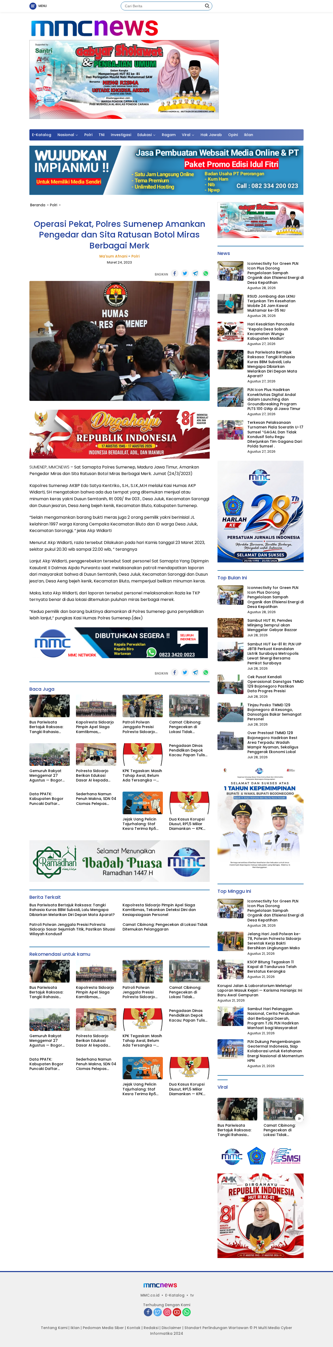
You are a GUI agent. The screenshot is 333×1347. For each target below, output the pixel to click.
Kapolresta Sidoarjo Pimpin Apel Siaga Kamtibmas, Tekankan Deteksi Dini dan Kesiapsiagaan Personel (95, 727)
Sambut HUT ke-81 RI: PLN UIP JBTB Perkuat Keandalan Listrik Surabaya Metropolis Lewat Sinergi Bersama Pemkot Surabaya (274, 653)
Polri (88, 134)
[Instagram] (167, 1312)
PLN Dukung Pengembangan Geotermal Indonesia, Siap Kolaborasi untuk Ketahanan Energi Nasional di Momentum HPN (275, 1051)
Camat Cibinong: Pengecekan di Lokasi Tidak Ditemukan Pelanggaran (185, 727)
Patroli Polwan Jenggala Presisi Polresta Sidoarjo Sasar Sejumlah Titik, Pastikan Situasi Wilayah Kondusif (142, 727)
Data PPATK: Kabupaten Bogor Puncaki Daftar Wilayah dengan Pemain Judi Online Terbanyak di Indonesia (47, 799)
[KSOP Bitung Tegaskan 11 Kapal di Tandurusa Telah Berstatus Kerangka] (230, 969)
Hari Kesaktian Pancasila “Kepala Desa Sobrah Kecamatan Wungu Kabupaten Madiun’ (270, 331)
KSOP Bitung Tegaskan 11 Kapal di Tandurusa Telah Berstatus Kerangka (272, 967)
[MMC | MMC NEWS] (118, 28)
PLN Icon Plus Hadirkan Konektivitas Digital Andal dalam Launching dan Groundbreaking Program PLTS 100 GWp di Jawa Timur (273, 399)
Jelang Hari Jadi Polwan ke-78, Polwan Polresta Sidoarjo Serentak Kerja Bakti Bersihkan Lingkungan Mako (274, 941)
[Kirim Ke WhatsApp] (206, 273)
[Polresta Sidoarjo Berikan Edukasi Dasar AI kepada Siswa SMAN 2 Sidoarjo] (96, 754)
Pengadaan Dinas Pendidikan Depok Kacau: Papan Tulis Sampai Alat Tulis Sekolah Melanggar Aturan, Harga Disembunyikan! (187, 750)
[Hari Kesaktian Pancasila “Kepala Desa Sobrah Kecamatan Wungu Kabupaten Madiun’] (230, 331)
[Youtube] (177, 1312)
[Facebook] (148, 1312)
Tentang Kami (54, 1327)
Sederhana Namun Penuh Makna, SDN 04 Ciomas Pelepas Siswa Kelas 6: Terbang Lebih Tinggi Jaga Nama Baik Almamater (96, 799)
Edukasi (144, 134)
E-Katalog (41, 134)
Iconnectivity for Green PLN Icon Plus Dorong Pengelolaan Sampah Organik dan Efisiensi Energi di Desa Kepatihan (275, 273)
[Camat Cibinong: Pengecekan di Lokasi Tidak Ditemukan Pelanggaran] (189, 706)
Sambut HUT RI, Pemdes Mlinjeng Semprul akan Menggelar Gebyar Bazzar (272, 625)
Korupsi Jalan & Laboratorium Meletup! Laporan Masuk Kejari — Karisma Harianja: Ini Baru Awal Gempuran (259, 990)
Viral (186, 134)
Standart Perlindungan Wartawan (216, 1327)
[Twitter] (157, 1312)
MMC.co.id (149, 1295)
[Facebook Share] (174, 273)
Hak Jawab (211, 134)
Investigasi (121, 134)
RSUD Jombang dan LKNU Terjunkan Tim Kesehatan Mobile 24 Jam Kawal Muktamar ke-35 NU (271, 303)
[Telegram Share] (195, 273)
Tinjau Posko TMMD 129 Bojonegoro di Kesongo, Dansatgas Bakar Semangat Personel (274, 712)
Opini (233, 134)
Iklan (248, 134)
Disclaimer (171, 1327)
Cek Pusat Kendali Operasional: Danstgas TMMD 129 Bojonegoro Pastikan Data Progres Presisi (275, 684)
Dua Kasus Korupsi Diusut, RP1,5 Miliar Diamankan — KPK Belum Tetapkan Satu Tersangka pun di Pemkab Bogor (188, 824)
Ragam (169, 134)
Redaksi (151, 1327)
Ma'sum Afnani (113, 256)
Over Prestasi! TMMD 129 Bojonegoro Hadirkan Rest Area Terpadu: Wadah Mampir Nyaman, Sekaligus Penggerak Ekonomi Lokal (272, 742)
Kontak (133, 1327)
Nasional (65, 134)
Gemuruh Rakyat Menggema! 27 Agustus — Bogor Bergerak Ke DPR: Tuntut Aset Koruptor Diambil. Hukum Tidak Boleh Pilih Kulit (49, 775)
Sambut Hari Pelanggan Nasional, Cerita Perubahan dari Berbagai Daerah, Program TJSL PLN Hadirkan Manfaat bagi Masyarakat (273, 1018)
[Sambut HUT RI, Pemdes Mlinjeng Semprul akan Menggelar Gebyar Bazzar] (230, 628)
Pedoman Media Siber (103, 1327)
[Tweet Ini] (185, 273)
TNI (102, 134)
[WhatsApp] (186, 1312)
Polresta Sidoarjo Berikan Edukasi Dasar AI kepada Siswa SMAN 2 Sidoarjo (92, 775)
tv (192, 1295)
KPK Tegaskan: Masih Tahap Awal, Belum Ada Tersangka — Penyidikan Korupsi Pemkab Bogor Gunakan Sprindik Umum (142, 775)
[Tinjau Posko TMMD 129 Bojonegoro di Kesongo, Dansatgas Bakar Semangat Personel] (230, 712)
